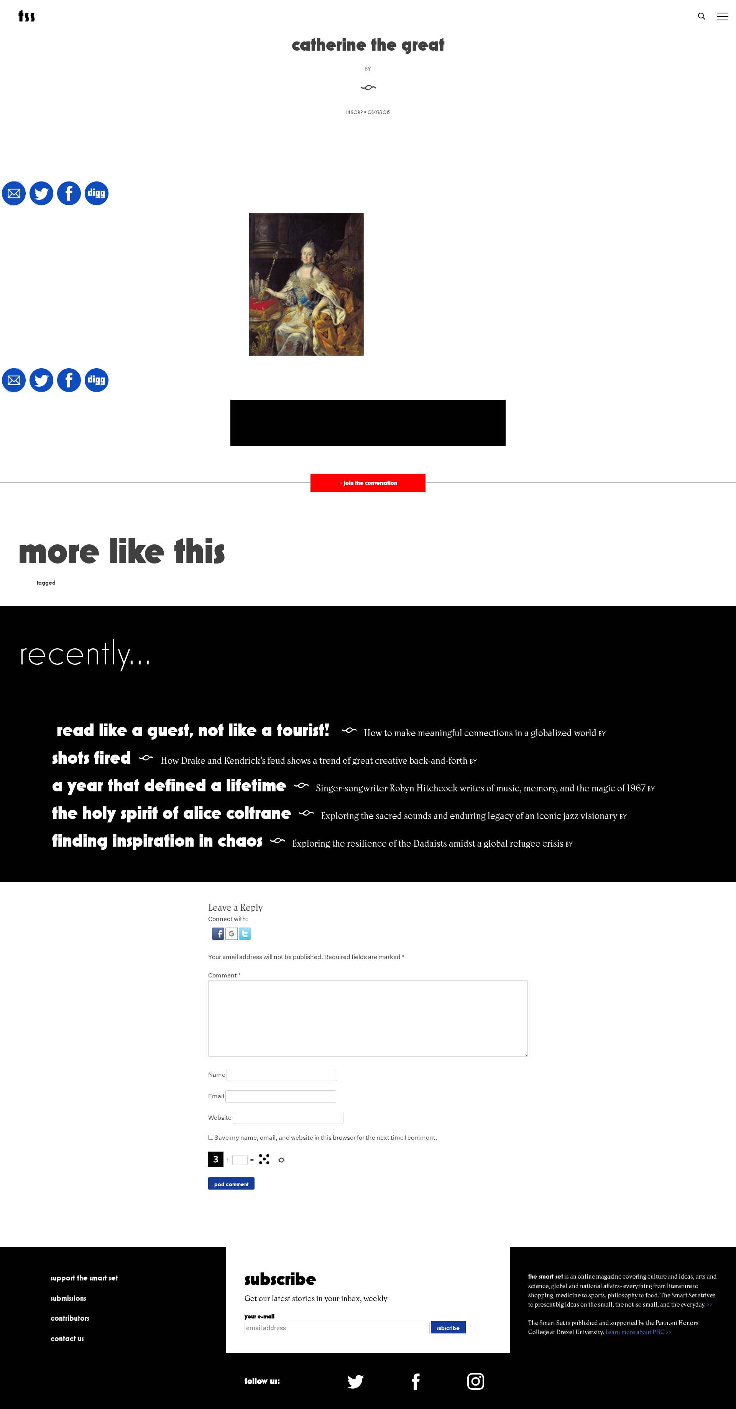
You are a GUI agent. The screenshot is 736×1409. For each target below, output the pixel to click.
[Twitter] (41, 194)
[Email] (14, 194)
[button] (218, 937)
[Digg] (96, 194)
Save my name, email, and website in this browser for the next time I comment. (325, 1137)
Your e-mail (259, 1316)
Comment (224, 975)
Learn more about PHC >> (638, 1332)
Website (220, 1117)
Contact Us (67, 1338)
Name (216, 1074)
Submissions (68, 1298)
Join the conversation (367, 482)
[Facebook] (69, 194)
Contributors (70, 1318)
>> (709, 1304)
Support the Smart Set (84, 1278)
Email (216, 1096)
